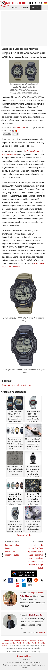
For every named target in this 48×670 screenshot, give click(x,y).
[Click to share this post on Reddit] (36, 580)
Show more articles (24, 535)
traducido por (19, 127)
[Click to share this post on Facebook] (10, 580)
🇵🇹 (16, 130)
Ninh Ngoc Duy (36, 615)
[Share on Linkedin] (24, 585)
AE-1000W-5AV (32, 151)
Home (14, 7)
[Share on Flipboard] (17, 585)
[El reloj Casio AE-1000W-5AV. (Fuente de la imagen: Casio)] (23, 293)
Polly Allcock (26, 596)
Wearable (7, 134)
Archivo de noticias (23, 643)
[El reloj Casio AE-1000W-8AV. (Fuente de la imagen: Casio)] (24, 345)
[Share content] (4, 580)
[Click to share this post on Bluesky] (23, 580)
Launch (15, 134)
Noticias (36, 7)
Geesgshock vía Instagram (19, 385)
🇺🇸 (13, 130)
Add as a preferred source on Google (26, 573)
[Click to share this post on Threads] (17, 580)
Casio (4, 385)
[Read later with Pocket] (42, 580)
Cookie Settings (24, 655)
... (45, 7)
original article (37, 592)
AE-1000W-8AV (9, 154)
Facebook (41, 632)
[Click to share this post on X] (29, 580)
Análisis (24, 7)
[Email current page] (30, 585)
